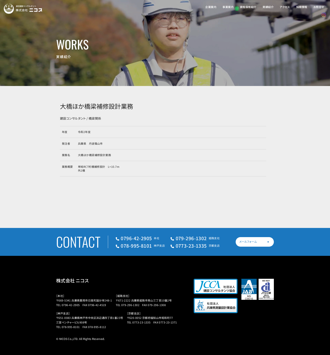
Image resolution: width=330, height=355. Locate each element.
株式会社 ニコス (72, 280)
